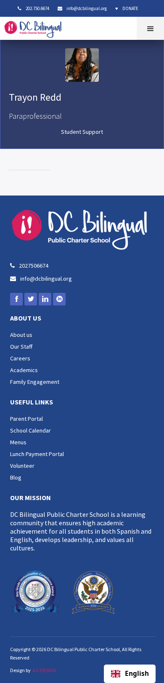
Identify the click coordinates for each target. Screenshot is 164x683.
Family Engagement (34, 382)
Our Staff (21, 346)
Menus (18, 442)
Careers (20, 358)
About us (21, 335)
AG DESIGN (44, 670)
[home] (35, 27)
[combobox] (130, 674)
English (137, 674)
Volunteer (22, 465)
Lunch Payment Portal (37, 454)
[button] (150, 28)
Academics (24, 370)
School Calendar (30, 430)
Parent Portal (26, 418)
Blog (15, 477)
